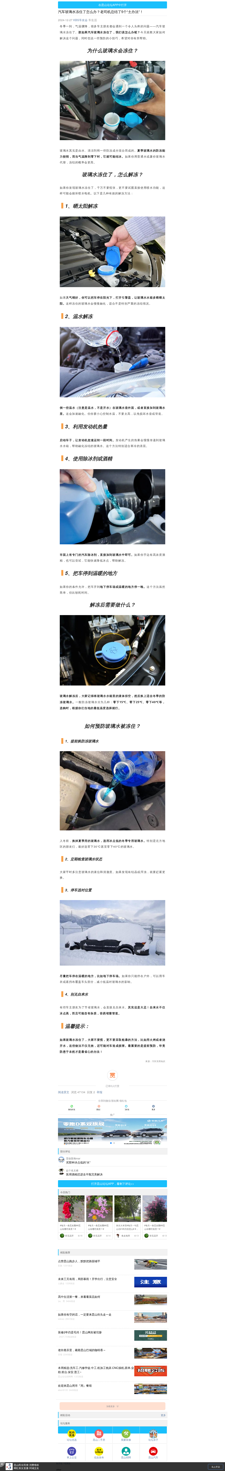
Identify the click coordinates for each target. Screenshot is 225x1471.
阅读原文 (63, 1092)
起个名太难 (72, 1170)
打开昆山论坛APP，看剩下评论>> (112, 1184)
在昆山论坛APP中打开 (112, 5)
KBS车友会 (80, 20)
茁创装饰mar (73, 1158)
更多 (163, 1415)
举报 (99, 1092)
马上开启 (215, 1466)
